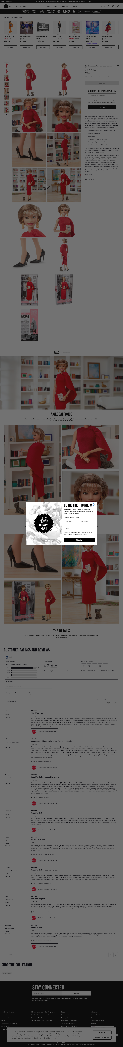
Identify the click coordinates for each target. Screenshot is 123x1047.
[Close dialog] (94, 504)
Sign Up (79, 540)
